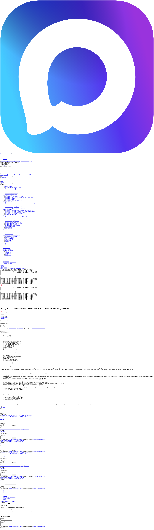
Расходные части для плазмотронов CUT (13, 225)
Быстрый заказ (3, 319)
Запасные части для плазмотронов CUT (13, 222)
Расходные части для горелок (9, 218)
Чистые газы (7, 247)
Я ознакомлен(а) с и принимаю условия (23, 328)
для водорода (8, 253)
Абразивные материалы (8, 239)
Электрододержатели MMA (11, 236)
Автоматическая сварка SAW (11, 191)
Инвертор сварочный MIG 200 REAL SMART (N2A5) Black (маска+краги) (15, 416)
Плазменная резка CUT (10, 190)
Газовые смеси (8, 243)
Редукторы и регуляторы (8, 250)
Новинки (5, 259)
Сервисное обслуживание (8, 490)
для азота (7, 251)
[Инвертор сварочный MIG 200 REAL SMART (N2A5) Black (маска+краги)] (16, 415)
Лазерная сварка (6, 248)
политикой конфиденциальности (16, 328)
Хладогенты (7, 245)
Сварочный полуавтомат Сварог (9, 262)
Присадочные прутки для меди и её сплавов (14, 213)
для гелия (7, 254)
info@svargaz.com (4, 164)
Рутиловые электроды (7, 263)
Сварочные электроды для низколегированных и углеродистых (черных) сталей (21, 202)
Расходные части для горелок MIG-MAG (13, 223)
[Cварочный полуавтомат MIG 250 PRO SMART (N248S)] (12, 440)
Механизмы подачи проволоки (11, 193)
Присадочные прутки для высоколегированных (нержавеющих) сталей (20, 211)
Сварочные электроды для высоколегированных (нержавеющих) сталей (20, 203)
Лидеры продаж (6, 261)
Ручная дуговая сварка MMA (11, 188)
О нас (4, 155)
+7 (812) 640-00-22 (4, 165)
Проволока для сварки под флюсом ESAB (14, 200)
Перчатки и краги (9, 234)
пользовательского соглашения (38, 328)
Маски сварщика (8, 232)
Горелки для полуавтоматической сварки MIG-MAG (16, 216)
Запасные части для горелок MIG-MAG (13, 220)
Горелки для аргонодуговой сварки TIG (13, 217)
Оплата (4, 158)
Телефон (2, 424)
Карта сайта (5, 495)
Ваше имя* (2, 423)
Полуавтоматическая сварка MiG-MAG (13, 187)
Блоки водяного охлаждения (11, 194)
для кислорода (8, 255)
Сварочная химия (6, 229)
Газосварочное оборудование (9, 226)
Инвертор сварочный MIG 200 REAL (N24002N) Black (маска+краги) (14, 429)
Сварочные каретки (7, 258)
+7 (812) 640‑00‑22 (11, 501)
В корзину (2, 318)
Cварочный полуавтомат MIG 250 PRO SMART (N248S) (12, 441)
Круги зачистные (8, 240)
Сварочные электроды (7, 201)
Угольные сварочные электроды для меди (13, 205)
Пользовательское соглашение (9, 493)
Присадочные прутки (7, 209)
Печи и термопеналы (9, 238)
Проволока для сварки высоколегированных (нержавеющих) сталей (19, 197)
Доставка (5, 156)
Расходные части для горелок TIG (12, 224)
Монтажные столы (7, 249)
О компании (5, 491)
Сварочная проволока (7, 195)
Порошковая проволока (10, 199)
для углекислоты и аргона (10, 257)
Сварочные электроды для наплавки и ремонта (15, 208)
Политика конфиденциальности (9, 497)
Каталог (2, 182)
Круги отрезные (8, 241)
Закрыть (2, 413)
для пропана (7, 256)
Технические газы (9, 244)
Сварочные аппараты (7, 186)
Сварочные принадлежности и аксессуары (11, 235)
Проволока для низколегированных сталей (14, 196)
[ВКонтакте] (9, 503)
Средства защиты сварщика (8, 231)
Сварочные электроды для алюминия (13, 204)
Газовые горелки (8, 227)
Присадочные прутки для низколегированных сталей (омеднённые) (19, 210)
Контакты (5, 159)
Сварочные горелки (7, 215)
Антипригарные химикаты (10, 230)
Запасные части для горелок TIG (12, 221)
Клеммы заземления (9, 237)
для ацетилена (8, 252)
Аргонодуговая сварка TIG (10, 189)
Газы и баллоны (6, 242)
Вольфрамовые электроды (10, 214)
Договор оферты (6, 498)
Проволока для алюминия (10, 198)
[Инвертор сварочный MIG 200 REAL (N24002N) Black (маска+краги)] (15, 427)
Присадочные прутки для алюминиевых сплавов (15, 212)
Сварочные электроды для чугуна (12, 207)
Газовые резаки (8, 228)
